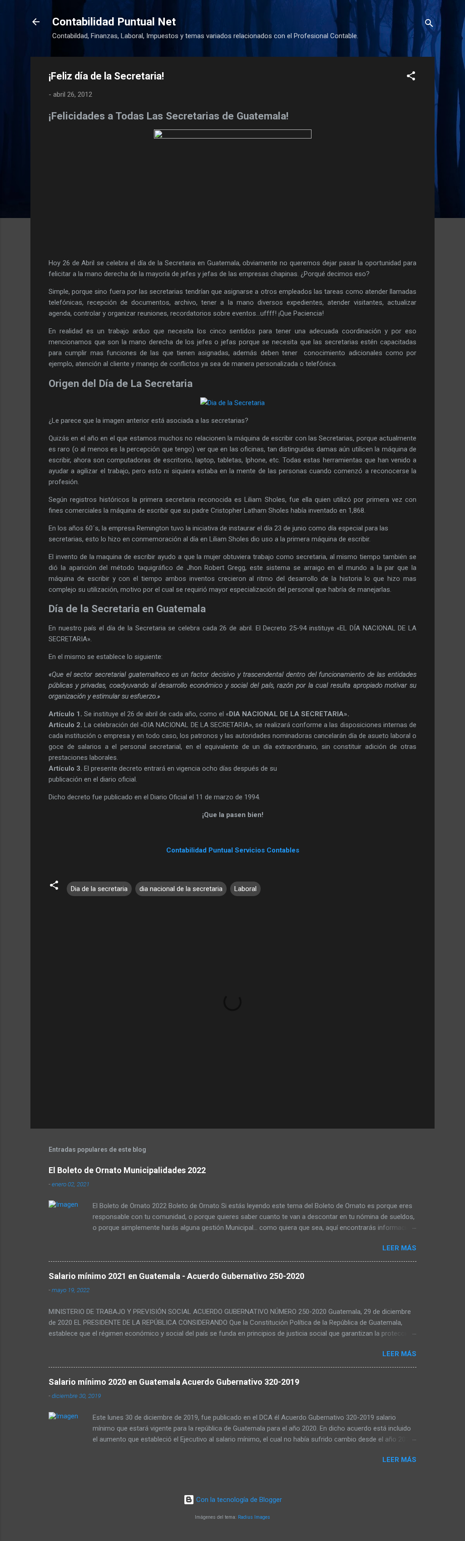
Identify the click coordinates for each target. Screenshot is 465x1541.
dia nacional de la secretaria (181, 889)
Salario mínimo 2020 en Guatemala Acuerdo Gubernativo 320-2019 (174, 1382)
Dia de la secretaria (99, 889)
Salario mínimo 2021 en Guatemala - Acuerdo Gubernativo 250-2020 (176, 1276)
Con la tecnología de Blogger (238, 1500)
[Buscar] (429, 25)
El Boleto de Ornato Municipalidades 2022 (127, 1170)
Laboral (245, 889)
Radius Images (254, 1517)
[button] (411, 77)
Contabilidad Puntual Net (114, 21)
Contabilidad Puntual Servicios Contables (232, 850)
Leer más (399, 1248)
